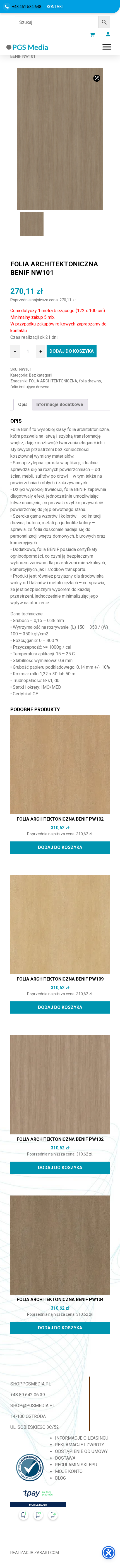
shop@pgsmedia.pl (32, 1405)
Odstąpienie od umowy (81, 1451)
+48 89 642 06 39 (27, 1394)
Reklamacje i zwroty (79, 1444)
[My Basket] (92, 35)
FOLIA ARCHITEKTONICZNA (53, 381)
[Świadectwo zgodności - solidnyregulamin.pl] (30, 1468)
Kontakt (55, 6)
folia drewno (90, 381)
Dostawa (65, 1458)
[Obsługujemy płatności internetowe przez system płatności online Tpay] (38, 1507)
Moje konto (69, 1471)
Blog (60, 1478)
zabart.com (46, 1552)
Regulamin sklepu (76, 1464)
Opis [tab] (23, 404)
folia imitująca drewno (29, 387)
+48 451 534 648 (26, 6)
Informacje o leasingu (81, 1438)
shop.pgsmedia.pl (30, 1384)
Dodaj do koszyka (71, 351)
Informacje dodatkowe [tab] (59, 404)
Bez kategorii (40, 375)
